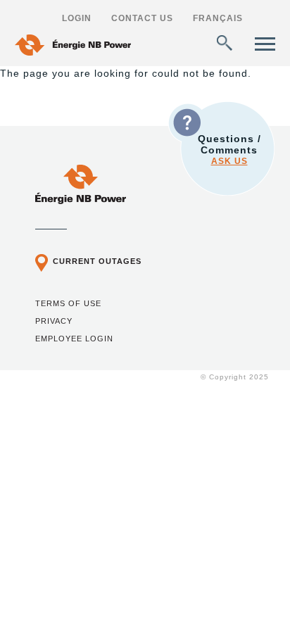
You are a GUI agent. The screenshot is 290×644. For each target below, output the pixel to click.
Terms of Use (68, 303)
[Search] (224, 43)
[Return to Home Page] (80, 200)
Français (218, 18)
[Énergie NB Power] (73, 46)
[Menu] (265, 44)
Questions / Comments (229, 149)
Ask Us (229, 161)
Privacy (53, 321)
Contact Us (142, 18)
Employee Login (74, 338)
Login (77, 18)
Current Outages (97, 261)
